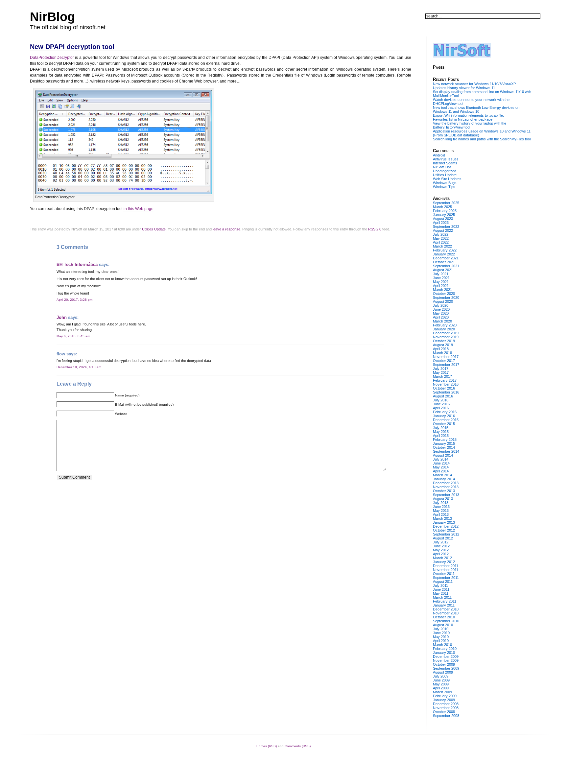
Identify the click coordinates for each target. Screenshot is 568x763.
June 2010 (441, 633)
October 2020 (444, 294)
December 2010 (446, 609)
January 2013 (444, 522)
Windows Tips (444, 187)
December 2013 (446, 483)
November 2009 (446, 660)
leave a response (226, 229)
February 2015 (445, 439)
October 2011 (444, 574)
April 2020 (441, 317)
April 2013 (441, 514)
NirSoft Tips (442, 167)
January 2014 (444, 479)
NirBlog (52, 17)
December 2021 (446, 258)
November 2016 (446, 384)
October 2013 (444, 491)
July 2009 (440, 676)
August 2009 (443, 672)
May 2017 (441, 372)
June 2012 (441, 546)
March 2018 (442, 353)
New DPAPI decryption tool (72, 46)
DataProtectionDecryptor (52, 57)
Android (439, 155)
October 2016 (444, 388)
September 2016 (446, 392)
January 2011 (444, 605)
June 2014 (441, 463)
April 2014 (441, 471)
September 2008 (446, 716)
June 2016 (441, 404)
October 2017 (444, 361)
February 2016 (445, 412)
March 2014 (442, 475)
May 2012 (441, 550)
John (62, 317)
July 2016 (440, 400)
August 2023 (443, 219)
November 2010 (446, 613)
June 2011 (441, 589)
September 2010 (446, 621)
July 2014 (440, 459)
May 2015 (441, 432)
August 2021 (443, 270)
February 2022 (445, 250)
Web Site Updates (447, 179)
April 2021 (441, 286)
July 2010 (440, 629)
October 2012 (444, 530)
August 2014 (443, 455)
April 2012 (441, 554)
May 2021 (441, 282)
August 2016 (443, 396)
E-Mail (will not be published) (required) (144, 404)
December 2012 (446, 526)
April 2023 (441, 223)
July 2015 (440, 428)
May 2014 (441, 467)
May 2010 (441, 637)
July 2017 (440, 368)
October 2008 (444, 712)
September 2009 (446, 668)
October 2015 (444, 424)
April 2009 (441, 688)
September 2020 (446, 297)
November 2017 (446, 357)
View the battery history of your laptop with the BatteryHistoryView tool (469, 125)
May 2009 (441, 684)
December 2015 (446, 420)
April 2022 (441, 242)
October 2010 (444, 617)
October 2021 (444, 262)
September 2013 (446, 495)
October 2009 (444, 664)
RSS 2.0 (374, 229)
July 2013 (440, 503)
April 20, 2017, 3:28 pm (74, 299)
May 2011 (440, 593)
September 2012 (446, 534)
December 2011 (445, 566)
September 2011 (446, 578)
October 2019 (444, 341)
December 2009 (446, 656)
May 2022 (441, 238)
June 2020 (441, 309)
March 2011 (442, 597)
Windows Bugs (445, 183)
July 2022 (440, 234)
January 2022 (444, 254)
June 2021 (441, 278)
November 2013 (446, 487)
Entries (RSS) (266, 746)
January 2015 (444, 443)
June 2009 (441, 680)
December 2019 (446, 333)
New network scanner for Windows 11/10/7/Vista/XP (474, 84)
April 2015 (441, 436)
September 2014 (446, 451)
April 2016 (441, 408)
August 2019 (443, 345)
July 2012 (440, 542)
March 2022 (442, 246)
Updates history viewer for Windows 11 (464, 88)
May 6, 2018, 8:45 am (73, 336)
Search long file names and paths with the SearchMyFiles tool (482, 139)
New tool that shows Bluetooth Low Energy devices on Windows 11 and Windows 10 (476, 109)
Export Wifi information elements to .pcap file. (468, 115)
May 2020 (441, 313)
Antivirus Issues (446, 159)
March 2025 (442, 207)
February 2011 (444, 601)
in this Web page (138, 208)
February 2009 (445, 696)
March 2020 (442, 321)
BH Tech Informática (77, 264)
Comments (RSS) (298, 746)
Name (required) (127, 395)
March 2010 (442, 645)
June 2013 (441, 507)
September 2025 (446, 203)
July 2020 (440, 305)
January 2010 (444, 653)
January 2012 (444, 562)
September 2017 (446, 365)
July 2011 (440, 585)
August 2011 (443, 582)
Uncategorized (444, 171)
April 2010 (441, 641)
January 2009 (444, 700)
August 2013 (443, 499)
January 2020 (444, 329)
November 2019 (446, 337)
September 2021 (446, 266)
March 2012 (442, 558)
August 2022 (443, 230)
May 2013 (441, 511)
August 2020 (443, 301)
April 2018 (441, 349)
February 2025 (445, 211)
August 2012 (443, 538)
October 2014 (444, 447)
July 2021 (440, 274)
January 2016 (444, 416)
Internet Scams (445, 163)
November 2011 (445, 570)
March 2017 (442, 376)
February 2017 (445, 380)
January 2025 (444, 215)
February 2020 (445, 325)
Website (121, 414)
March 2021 (442, 290)
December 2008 (446, 704)
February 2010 (445, 649)
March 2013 (442, 518)
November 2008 (446, 708)
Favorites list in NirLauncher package (462, 119)
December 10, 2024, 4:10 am (79, 367)
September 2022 (446, 226)
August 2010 (443, 625)
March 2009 (442, 692)
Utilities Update (154, 229)
